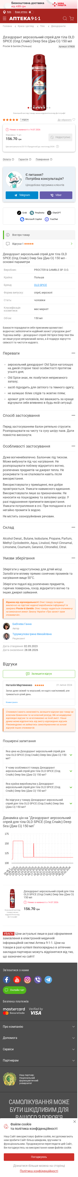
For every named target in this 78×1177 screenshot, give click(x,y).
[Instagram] (27, 979)
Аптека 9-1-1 (24, 18)
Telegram (24, 195)
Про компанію (13, 1026)
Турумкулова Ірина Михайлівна (32, 634)
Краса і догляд (26, 26)
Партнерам (11, 1060)
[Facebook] (6, 979)
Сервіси (8, 1049)
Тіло (42, 26)
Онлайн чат (17, 989)
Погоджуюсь (74, 1121)
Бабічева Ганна (22, 623)
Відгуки (18, 243)
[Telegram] (48, 979)
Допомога (10, 1038)
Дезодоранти (58, 26)
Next (42, 82)
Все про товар (21, 234)
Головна (7, 26)
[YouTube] (17, 979)
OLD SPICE (40, 284)
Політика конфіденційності (39, 1171)
